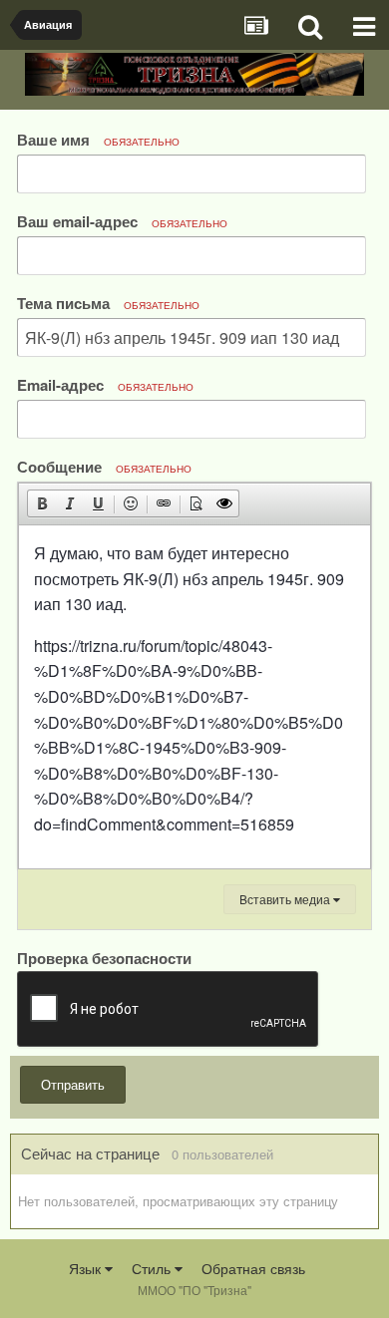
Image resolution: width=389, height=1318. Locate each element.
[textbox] (194, 696)
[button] (42, 503)
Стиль (153, 1268)
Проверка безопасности (104, 956)
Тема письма (108, 302)
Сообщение (104, 466)
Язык (87, 1268)
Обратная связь (253, 1268)
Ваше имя (98, 139)
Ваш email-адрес (122, 220)
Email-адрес (105, 384)
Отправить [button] (73, 1084)
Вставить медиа (286, 898)
